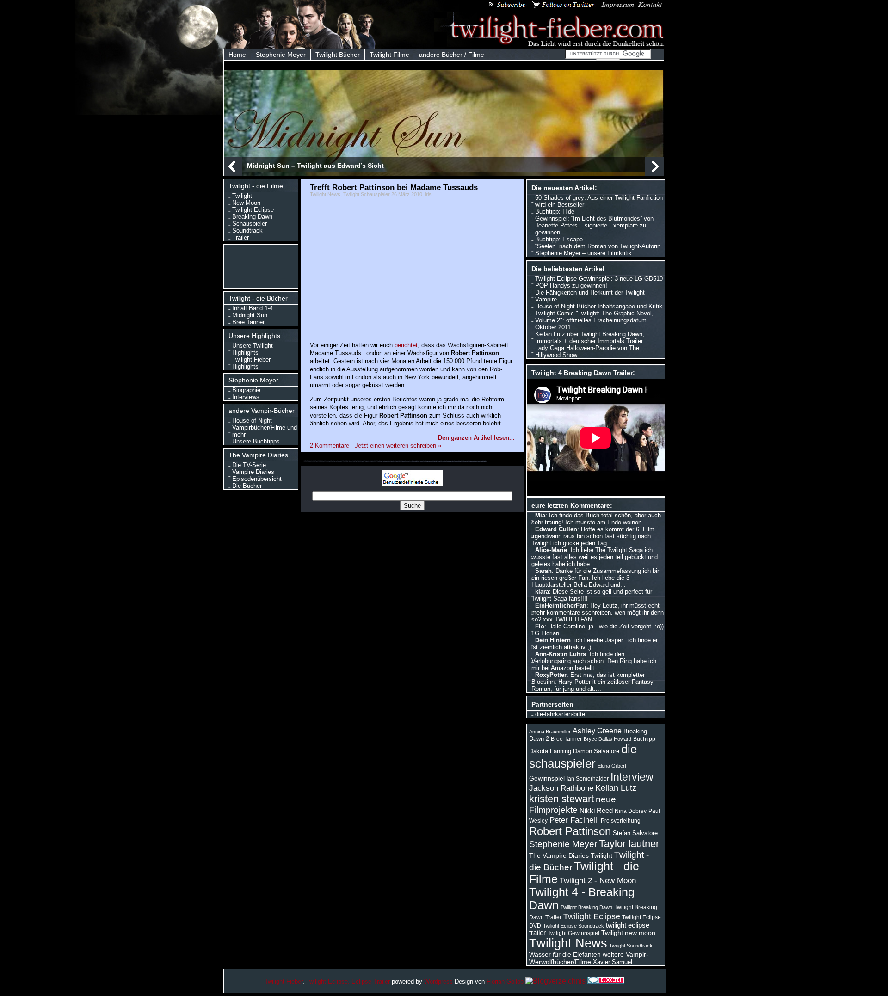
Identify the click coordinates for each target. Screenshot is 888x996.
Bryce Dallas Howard (607, 739)
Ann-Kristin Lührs (560, 654)
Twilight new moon (628, 932)
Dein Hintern (553, 640)
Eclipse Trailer (371, 981)
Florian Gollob (505, 981)
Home (237, 54)
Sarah (543, 570)
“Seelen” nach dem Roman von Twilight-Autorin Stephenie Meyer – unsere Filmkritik (597, 250)
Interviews (245, 396)
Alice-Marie (551, 550)
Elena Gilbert (612, 766)
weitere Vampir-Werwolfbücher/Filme (588, 958)
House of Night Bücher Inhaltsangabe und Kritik (598, 306)
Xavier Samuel (612, 962)
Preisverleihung (621, 821)
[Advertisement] (262, 265)
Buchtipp (644, 739)
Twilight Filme (389, 54)
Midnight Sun (249, 315)
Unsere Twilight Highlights (252, 349)
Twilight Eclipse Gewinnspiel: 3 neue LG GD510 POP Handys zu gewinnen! (599, 282)
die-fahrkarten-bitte (560, 714)
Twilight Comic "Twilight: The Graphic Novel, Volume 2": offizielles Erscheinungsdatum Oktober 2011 (594, 320)
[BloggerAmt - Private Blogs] (555, 981)
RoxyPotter (551, 674)
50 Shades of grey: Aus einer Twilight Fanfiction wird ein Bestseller (599, 201)
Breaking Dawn (252, 216)
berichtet (406, 345)
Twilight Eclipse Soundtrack (573, 925)
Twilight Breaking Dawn (586, 907)
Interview (632, 777)
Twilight (242, 195)
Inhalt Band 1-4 (252, 308)
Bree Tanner (248, 322)
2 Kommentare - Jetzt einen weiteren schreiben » (375, 445)
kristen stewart (561, 799)
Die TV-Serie (249, 464)
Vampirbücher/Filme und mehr (264, 431)
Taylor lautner (629, 843)
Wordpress (438, 981)
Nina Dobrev (631, 811)
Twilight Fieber (283, 981)
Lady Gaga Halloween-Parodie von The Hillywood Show (587, 351)
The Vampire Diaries (559, 855)
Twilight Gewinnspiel (573, 933)
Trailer (240, 237)
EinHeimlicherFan (560, 605)
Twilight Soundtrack (631, 945)
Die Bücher (247, 485)
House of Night (252, 420)
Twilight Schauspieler (366, 194)
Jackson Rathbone (561, 788)
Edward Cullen (556, 529)
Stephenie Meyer (281, 54)
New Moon (246, 202)
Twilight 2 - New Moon (598, 880)
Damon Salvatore (596, 751)
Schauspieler (249, 223)
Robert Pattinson (570, 831)
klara (542, 591)
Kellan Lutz (615, 788)
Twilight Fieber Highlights (251, 363)
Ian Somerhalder (588, 778)
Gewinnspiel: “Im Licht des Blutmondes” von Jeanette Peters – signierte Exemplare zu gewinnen (594, 225)
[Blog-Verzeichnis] (605, 981)
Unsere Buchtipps (256, 441)
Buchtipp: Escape (559, 239)
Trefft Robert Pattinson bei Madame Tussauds (394, 187)
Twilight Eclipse (253, 209)
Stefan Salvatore (635, 833)
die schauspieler (583, 756)
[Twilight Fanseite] (549, 45)
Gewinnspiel (547, 778)
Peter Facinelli (574, 819)
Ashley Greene (597, 730)
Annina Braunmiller (550, 731)
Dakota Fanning (550, 751)
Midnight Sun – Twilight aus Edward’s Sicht (315, 165)
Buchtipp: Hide (554, 211)
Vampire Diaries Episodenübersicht (257, 475)
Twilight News (325, 194)
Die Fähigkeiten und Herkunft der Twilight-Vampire (591, 296)
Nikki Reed (596, 810)
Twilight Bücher (337, 54)
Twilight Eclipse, (328, 981)
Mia (540, 515)
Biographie (246, 390)
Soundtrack (247, 230)
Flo (539, 626)
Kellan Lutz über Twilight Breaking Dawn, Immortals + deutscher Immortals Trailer (589, 337)
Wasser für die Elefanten (565, 954)
